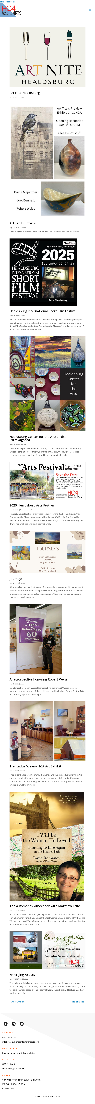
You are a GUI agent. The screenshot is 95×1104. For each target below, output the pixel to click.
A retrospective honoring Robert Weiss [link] (39, 679)
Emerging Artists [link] (22, 974)
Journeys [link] (16, 578)
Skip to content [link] (7, 1)
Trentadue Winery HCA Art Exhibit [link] (35, 766)
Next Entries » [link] (78, 1001)
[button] (90, 10)
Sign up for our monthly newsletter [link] (19, 1053)
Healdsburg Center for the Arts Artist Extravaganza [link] (38, 438)
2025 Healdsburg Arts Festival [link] (32, 505)
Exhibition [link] (24, 228)
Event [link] (22, 97)
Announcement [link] (26, 510)
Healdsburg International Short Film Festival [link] (43, 311)
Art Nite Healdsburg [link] (25, 92)
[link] (11, 14)
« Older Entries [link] (17, 1001)
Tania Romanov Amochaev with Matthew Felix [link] (45, 906)
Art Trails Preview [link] (23, 223)
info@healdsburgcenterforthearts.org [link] (20, 1041)
